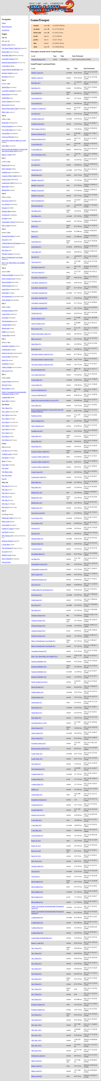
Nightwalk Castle (7, 518)
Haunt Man (5, 52)
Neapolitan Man (7, 55)
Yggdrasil (5, 364)
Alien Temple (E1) (37, 728)
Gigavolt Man (6, 357)
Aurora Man (5, 133)
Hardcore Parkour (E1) (38, 134)
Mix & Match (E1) (37, 882)
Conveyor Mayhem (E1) (39, 390)
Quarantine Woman (8, 59)
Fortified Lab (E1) (37, 431)
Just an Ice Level (7, 201)
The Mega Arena (7, 472)
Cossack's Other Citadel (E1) (40, 451)
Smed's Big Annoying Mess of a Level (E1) (45, 400)
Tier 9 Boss (5, 440)
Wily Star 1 (5, 489)
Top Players (5, 30)
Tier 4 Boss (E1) (36, 969)
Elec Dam (5, 250)
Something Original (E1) (39, 800)
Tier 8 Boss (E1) (36, 999)
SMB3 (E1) (35, 789)
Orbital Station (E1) (37, 692)
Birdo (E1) (34, 226)
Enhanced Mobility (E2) (38, 666)
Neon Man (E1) (36, 718)
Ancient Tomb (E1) (37, 866)
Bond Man (5, 123)
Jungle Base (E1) (36, 702)
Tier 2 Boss (5, 415)
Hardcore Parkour (7, 541)
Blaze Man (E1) (36, 482)
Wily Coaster (6, 225)
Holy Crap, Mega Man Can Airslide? (13, 263)
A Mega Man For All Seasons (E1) (42, 590)
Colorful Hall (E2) (37, 810)
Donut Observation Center (10, 108)
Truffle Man (5, 98)
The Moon (5, 458)
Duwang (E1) (35, 528)
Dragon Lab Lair (7, 353)
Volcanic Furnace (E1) (38, 59)
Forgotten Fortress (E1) (38, 743)
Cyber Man (5, 66)
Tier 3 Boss (5, 419)
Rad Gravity (5, 105)
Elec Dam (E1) (36, 605)
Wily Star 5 (5, 504)
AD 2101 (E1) (35, 585)
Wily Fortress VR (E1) (38, 129)
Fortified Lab (6, 172)
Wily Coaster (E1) (37, 574)
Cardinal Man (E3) (37, 933)
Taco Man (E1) (36, 764)
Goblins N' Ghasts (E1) (38, 108)
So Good (4, 551)
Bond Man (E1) (36, 344)
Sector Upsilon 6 (7, 101)
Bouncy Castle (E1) (37, 943)
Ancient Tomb (6, 381)
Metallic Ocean (6, 555)
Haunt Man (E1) (36, 436)
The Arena (5, 468)
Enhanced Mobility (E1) (38, 661)
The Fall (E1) (35, 871)
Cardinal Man (6, 397)
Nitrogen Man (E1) (37, 538)
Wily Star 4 (5, 500)
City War (4, 450)
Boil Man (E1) (35, 83)
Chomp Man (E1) (36, 794)
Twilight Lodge (6, 454)
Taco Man (5, 318)
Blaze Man (5, 186)
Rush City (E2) (36, 851)
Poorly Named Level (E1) (39, 682)
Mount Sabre (6, 94)
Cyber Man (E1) (36, 820)
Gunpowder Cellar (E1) (38, 477)
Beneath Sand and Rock (9, 62)
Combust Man (6, 325)
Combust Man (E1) (37, 774)
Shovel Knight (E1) (37, 687)
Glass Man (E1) (36, 242)
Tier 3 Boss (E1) (36, 963)
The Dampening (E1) (38, 769)
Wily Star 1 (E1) (36, 1025)
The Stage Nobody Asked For (11, 48)
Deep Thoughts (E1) (37, 201)
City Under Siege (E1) (38, 375)
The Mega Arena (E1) (38, 267)
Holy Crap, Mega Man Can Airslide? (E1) (44, 656)
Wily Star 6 (5, 507)
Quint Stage (5, 247)
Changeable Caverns (8, 222)
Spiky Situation (6, 169)
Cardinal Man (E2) (37, 928)
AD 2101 (5, 240)
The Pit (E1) (35, 257)
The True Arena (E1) (37, 272)
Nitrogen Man (6, 211)
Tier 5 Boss (5, 426)
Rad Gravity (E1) (36, 329)
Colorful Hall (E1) (37, 805)
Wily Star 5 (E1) (36, 1045)
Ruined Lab (5, 165)
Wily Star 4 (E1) (36, 1040)
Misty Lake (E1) (36, 339)
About (4, 23)
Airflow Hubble (7, 367)
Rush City (5, 360)
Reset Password (7, 26)
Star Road (5, 532)
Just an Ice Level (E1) (38, 513)
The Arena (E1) (36, 262)
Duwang (4, 208)
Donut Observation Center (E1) (41, 334)
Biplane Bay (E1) (36, 492)
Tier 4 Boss (5, 422)
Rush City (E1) (36, 841)
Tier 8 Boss (5, 436)
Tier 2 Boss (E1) (36, 958)
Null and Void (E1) (37, 206)
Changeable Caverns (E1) (39, 564)
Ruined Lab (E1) (36, 416)
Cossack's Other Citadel (9, 176)
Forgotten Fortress (7, 310)
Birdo (3, 461)
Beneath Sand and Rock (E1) (40, 748)
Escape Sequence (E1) (38, 370)
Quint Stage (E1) (36, 595)
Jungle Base (5, 289)
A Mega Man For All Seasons (11, 243)
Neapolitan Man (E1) (38, 554)
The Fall (4, 385)
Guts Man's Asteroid (8, 91)
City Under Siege (7, 130)
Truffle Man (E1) (36, 313)
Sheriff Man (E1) (36, 170)
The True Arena (7, 475)
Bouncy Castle (6, 154)
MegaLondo (5, 328)
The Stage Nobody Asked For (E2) (42, 359)
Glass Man (5, 465)
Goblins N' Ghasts (7, 528)
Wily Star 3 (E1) (36, 1035)
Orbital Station (6, 286)
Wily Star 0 (5, 486)
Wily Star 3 (5, 497)
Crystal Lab (5, 215)
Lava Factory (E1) (37, 518)
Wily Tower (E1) (36, 861)
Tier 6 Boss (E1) (36, 979)
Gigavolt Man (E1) (37, 835)
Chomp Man (6, 335)
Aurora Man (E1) (36, 380)
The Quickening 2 (7, 548)
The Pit (4, 479)
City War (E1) (35, 114)
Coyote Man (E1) (36, 144)
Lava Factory (6, 204)
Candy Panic (6, 314)
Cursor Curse (6, 179)
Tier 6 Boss (5, 429)
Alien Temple (6, 300)
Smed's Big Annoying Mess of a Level (14, 140)
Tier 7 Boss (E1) (36, 989)
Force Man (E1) (36, 405)
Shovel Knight (6, 282)
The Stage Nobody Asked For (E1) (42, 354)
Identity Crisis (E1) (37, 73)
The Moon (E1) (36, 211)
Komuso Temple (7, 73)
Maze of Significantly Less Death (12, 257)
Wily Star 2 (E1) (36, 1030)
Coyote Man (6, 544)
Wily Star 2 (5, 493)
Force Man (5, 146)
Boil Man (5, 76)
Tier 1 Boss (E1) (36, 948)
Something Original (8, 346)
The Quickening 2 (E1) (38, 154)
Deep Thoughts (6, 559)
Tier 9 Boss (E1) (36, 1015)
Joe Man (4, 218)
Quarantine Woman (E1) (39, 651)
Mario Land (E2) (36, 1076)
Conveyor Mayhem (8, 137)
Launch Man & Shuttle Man (10, 69)
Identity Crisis (6, 45)
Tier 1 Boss (5, 408)
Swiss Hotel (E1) (36, 93)
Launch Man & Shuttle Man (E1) (41, 938)
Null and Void (6, 562)
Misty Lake (5, 112)
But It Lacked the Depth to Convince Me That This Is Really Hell (14, 150)
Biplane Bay (6, 190)
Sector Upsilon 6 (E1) (38, 318)
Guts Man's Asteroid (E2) (39, 288)
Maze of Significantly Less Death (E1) (43, 641)
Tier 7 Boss (5, 433)
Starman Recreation (8, 236)
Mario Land (5, 521)
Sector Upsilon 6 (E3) (38, 323)
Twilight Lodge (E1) (37, 119)
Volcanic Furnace (7, 254)
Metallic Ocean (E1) (37, 180)
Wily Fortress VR (7, 536)
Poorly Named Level (8, 279)
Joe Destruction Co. (8, 296)
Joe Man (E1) (35, 559)
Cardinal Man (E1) (37, 917)
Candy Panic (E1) (37, 754)
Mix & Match (6, 388)
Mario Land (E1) (36, 1061)
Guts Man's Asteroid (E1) (39, 277)
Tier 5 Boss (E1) (36, 974)
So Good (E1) (35, 160)
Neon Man (5, 293)
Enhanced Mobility (8, 275)
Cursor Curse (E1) (37, 472)
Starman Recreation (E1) (39, 579)
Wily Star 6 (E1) (36, 1050)
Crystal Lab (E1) (36, 549)
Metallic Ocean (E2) (37, 190)
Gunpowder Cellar (7, 183)
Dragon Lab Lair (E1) (38, 815)
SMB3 (4, 332)
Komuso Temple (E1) (38, 1004)
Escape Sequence (7, 126)
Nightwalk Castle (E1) (38, 1056)
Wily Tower (5, 371)
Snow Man (5, 401)
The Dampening (7, 321)
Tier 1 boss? (5, 411)
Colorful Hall (6, 349)
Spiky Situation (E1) (37, 421)
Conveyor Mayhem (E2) (39, 395)
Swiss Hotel (5, 525)
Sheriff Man (5, 87)
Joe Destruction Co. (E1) (39, 723)
